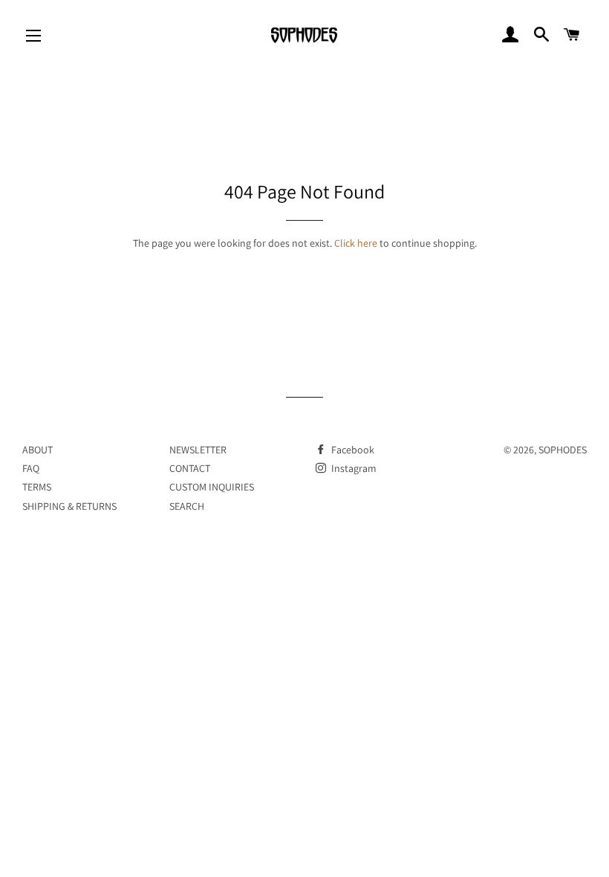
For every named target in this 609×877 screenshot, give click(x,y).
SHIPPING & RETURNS (69, 506)
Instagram (353, 468)
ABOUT (37, 449)
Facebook (351, 449)
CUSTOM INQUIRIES (211, 486)
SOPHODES (562, 449)
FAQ (30, 468)
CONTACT (189, 468)
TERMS (36, 486)
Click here (355, 243)
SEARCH (186, 506)
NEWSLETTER (198, 449)
